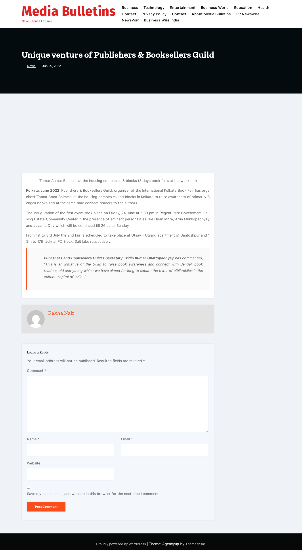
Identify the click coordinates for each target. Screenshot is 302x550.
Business (130, 7)
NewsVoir (130, 20)
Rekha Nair (61, 313)
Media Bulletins (69, 11)
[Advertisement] (151, 127)
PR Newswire (248, 14)
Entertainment (183, 7)
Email (127, 439)
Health (263, 7)
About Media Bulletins (211, 14)
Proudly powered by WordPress (121, 544)
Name (33, 439)
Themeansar (195, 544)
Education (243, 7)
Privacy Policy (154, 14)
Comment (36, 370)
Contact (129, 14)
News (31, 66)
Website (33, 463)
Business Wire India (161, 20)
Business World (215, 7)
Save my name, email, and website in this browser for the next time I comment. (93, 493)
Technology (153, 7)
